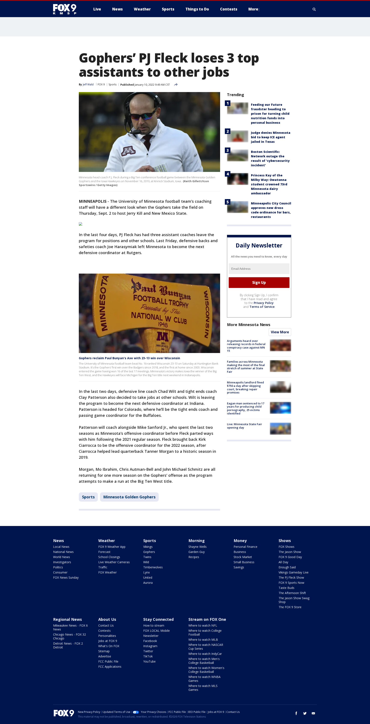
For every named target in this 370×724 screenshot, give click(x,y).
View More (280, 332)
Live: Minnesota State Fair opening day (244, 425)
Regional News (67, 619)
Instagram (150, 646)
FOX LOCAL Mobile (156, 631)
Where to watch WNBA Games (204, 679)
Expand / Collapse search (314, 9)
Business (240, 552)
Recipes (193, 557)
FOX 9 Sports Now (291, 583)
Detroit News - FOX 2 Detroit (68, 645)
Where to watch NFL (202, 625)
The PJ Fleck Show (291, 577)
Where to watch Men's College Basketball (204, 661)
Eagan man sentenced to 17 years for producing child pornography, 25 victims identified (245, 408)
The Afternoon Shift (292, 593)
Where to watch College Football (205, 632)
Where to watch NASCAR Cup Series (205, 647)
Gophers (149, 552)
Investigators (62, 562)
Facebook (150, 641)
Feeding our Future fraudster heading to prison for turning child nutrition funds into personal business (270, 114)
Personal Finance (245, 547)
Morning (196, 540)
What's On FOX (108, 646)
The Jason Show (290, 552)
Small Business (244, 562)
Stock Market (243, 557)
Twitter (148, 651)
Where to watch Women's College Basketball (206, 670)
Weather (106, 540)
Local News (61, 547)
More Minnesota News (248, 324)
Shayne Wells (197, 547)
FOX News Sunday (66, 577)
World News (61, 557)
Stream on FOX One (207, 619)
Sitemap (104, 651)
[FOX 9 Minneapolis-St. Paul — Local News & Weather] (67, 9)
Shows (285, 540)
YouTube (149, 661)
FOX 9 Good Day (290, 557)
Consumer (60, 572)
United (147, 577)
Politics (58, 567)
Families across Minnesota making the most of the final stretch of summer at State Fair (246, 367)
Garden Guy (196, 552)
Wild (146, 562)
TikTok (148, 656)
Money (240, 540)
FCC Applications (109, 666)
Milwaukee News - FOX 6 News (70, 627)
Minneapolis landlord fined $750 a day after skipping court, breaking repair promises (245, 388)
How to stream (153, 625)
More (253, 9)
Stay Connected (158, 619)
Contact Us (106, 625)
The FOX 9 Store (290, 607)
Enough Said (287, 567)
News (58, 540)
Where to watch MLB (203, 640)
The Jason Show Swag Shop (294, 600)
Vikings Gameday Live (294, 572)
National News (63, 552)
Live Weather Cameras (114, 562)
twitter (304, 713)
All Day (283, 562)
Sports (112, 84)
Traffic (102, 567)
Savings (239, 567)
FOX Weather (107, 572)
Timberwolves (153, 567)
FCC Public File (108, 661)
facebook (296, 713)
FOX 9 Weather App (111, 547)
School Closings (109, 557)
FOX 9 (101, 84)
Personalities (107, 636)
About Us (107, 619)
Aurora (148, 583)
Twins (147, 557)
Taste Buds (286, 588)
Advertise (104, 656)
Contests (104, 631)
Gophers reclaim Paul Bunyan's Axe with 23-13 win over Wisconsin (129, 358)
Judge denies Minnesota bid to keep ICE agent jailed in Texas (270, 137)
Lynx (146, 572)
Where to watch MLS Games (203, 688)
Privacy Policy (264, 303)
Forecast (104, 552)
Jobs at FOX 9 (107, 641)
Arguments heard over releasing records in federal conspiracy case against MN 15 (246, 346)
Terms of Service (262, 307)
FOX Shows (286, 547)
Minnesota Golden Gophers (129, 496)
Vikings (148, 547)
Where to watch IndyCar (205, 654)
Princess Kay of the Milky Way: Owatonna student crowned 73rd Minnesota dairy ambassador (269, 184)
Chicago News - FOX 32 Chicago (69, 636)
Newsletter (150, 636)
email (313, 713)
